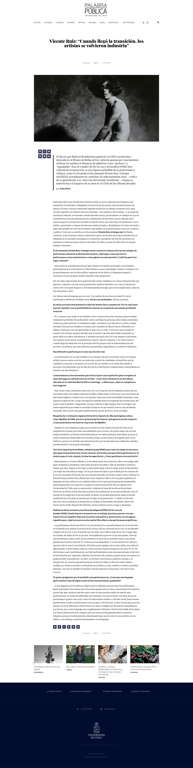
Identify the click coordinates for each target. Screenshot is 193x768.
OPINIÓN (71, 23)
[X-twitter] (143, 23)
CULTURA (37, 23)
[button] (40, 152)
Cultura (69, 670)
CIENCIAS (60, 23)
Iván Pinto (86, 63)
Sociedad (134, 672)
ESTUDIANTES (129, 23)
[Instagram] (147, 23)
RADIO (102, 23)
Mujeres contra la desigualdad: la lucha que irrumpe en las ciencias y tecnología (110, 670)
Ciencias (101, 677)
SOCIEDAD (48, 23)
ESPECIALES (113, 23)
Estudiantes (38, 672)
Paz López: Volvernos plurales (80, 666)
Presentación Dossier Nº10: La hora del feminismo (143, 668)
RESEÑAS (92, 23)
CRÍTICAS (81, 23)
